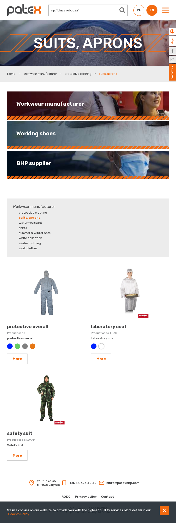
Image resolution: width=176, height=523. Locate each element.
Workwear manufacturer (40, 73)
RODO (66, 496)
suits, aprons (29, 217)
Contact (107, 496)
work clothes (28, 248)
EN (152, 10)
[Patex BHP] (24, 10)
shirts (23, 228)
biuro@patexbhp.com (122, 483)
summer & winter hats (35, 233)
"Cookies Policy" (18, 514)
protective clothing (78, 73)
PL (139, 10)
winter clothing (30, 243)
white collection (30, 238)
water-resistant (30, 222)
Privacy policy (86, 496)
